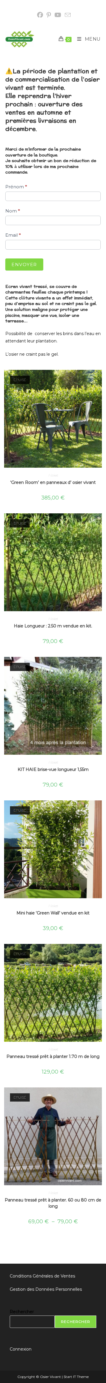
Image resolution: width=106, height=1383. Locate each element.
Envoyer (24, 264)
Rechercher (22, 1311)
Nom (12, 211)
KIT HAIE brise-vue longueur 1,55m (53, 769)
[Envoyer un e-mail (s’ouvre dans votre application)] (67, 15)
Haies (53, 475)
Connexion (21, 1349)
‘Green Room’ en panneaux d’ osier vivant (53, 482)
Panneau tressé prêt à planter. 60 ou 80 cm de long (53, 1203)
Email (13, 235)
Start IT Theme (76, 1376)
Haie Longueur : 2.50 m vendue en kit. (53, 626)
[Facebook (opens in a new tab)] (40, 15)
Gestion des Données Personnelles (46, 1289)
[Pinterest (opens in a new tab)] (49, 15)
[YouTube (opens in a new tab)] (58, 15)
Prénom (16, 186)
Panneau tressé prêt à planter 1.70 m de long (53, 1056)
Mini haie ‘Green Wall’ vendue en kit (53, 913)
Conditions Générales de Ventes (42, 1276)
